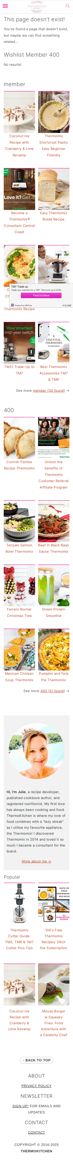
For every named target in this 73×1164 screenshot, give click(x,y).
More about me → (36, 861)
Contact (36, 1132)
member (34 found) (49, 391)
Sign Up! (20, 1106)
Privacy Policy (36, 1086)
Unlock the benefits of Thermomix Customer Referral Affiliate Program (54, 474)
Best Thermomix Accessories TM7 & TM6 (54, 373)
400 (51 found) (52, 691)
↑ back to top (36, 1060)
